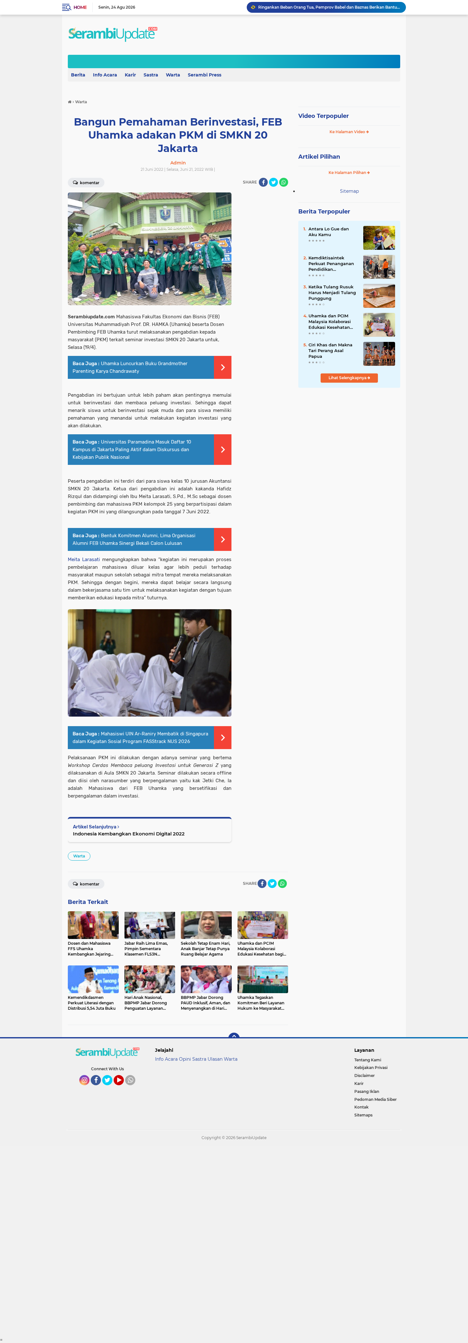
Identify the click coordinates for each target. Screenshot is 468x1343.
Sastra (151, 75)
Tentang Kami (367, 1060)
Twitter (110, 1088)
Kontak (361, 1107)
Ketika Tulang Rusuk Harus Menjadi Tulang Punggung (332, 292)
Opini (185, 1059)
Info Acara (105, 75)
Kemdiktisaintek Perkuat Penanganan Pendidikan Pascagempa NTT (331, 263)
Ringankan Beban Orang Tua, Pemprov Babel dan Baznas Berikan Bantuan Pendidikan (329, 7)
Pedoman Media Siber (375, 1099)
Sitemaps (363, 1115)
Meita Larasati (84, 559)
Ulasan (215, 1059)
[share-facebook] (263, 182)
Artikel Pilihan (319, 156)
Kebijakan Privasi (370, 1067)
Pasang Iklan (366, 1091)
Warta (173, 75)
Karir (130, 75)
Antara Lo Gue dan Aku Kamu (328, 231)
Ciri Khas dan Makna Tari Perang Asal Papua (330, 350)
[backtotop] (234, 1038)
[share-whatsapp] (283, 182)
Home (80, 7)
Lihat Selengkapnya (348, 377)
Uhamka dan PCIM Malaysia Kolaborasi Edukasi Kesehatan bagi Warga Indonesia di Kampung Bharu (332, 321)
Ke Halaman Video (348, 131)
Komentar (89, 182)
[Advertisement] (191, 1241)
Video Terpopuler (323, 115)
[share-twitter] (273, 182)
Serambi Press (204, 75)
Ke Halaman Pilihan (348, 172)
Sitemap (349, 191)
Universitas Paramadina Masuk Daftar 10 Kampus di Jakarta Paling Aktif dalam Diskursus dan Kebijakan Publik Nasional (132, 449)
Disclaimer (364, 1075)
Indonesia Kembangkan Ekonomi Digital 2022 (129, 834)
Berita (78, 75)
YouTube (123, 1088)
